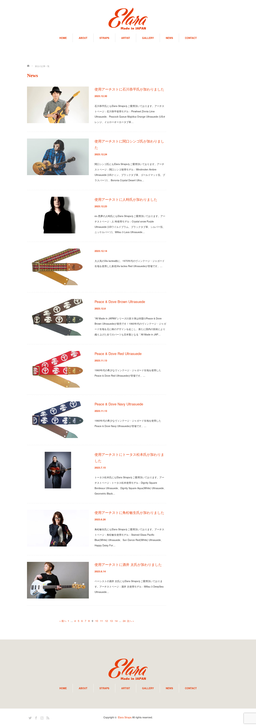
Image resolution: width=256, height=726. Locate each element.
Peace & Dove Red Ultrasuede (118, 353)
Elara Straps (124, 717)
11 (101, 621)
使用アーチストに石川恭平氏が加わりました (129, 89)
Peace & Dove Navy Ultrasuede (119, 403)
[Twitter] (29, 717)
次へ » (130, 621)
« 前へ (62, 621)
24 (124, 621)
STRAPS (104, 38)
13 (111, 621)
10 (97, 621)
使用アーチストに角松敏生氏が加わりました (129, 512)
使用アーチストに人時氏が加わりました (126, 199)
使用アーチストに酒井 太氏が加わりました (128, 564)
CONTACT (191, 38)
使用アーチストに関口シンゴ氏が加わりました (129, 144)
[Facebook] (35, 717)
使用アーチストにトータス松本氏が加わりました (129, 457)
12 (106, 621)
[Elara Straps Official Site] (128, 19)
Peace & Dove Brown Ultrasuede (120, 301)
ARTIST (125, 38)
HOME (63, 38)
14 (116, 621)
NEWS (169, 38)
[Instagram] (41, 717)
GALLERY (148, 38)
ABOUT (83, 38)
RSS (47, 717)
